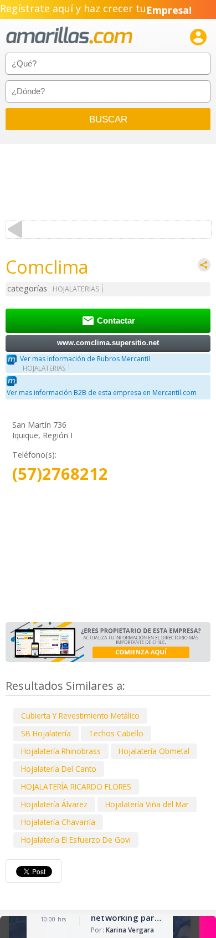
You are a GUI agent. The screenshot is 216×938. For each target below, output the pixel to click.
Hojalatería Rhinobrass (61, 751)
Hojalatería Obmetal (154, 751)
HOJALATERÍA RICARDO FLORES (76, 786)
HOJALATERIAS (76, 289)
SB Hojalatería (46, 733)
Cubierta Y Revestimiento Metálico (80, 715)
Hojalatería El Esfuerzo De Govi (76, 839)
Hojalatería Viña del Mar (147, 804)
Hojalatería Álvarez (54, 804)
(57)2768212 (60, 474)
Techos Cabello (116, 733)
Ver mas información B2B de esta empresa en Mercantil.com (102, 392)
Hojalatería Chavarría (58, 822)
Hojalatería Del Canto (58, 768)
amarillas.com (69, 36)
